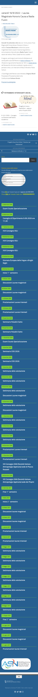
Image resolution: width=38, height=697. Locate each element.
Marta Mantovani (9, 124)
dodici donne (33, 63)
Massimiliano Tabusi (9, 23)
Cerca (32, 160)
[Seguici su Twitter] (30, 134)
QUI (10, 39)
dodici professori (26, 60)
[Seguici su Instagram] (36, 134)
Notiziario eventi (6, 7)
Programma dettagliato (8, 82)
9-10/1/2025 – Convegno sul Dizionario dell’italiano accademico (8, 117)
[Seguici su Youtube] (33, 134)
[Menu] (35, 2)
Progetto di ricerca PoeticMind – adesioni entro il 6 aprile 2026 (25, 108)
